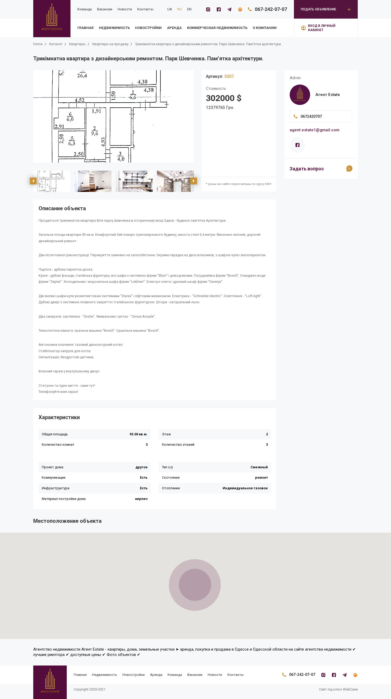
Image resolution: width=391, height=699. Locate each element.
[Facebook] (218, 9)
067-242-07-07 (271, 9)
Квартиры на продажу (110, 44)
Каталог (56, 44)
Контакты (145, 9)
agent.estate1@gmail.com (314, 130)
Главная (85, 28)
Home (38, 44)
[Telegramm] (229, 9)
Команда (84, 9)
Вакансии (104, 9)
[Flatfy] (240, 9)
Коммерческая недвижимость (217, 28)
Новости (125, 9)
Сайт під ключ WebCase (338, 689)
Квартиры (77, 44)
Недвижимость (114, 28)
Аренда (174, 28)
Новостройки (148, 28)
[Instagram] (208, 9)
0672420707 (311, 116)
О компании (265, 28)
